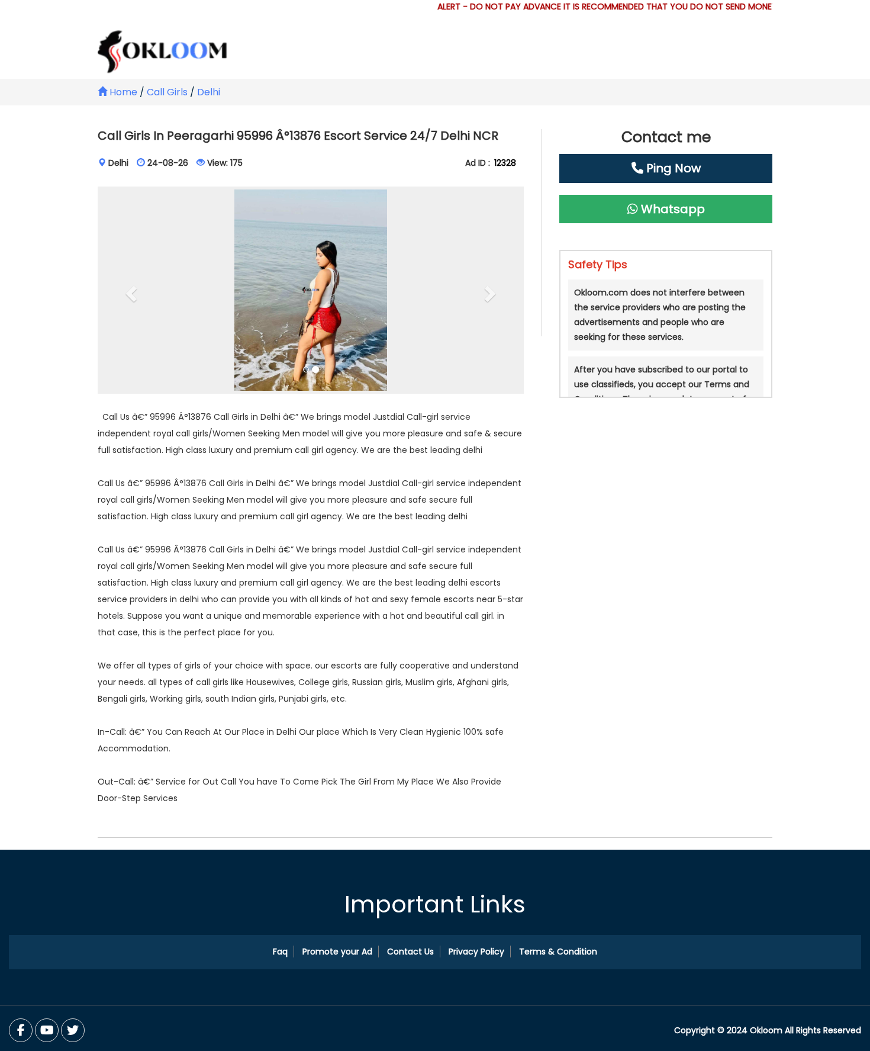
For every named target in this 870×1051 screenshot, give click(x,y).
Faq (280, 951)
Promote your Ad (337, 951)
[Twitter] (47, 1030)
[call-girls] (310, 290)
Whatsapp (671, 209)
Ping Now (672, 168)
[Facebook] (21, 1030)
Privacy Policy (476, 951)
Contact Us (410, 951)
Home (122, 92)
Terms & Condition (558, 951)
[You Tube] (73, 1030)
